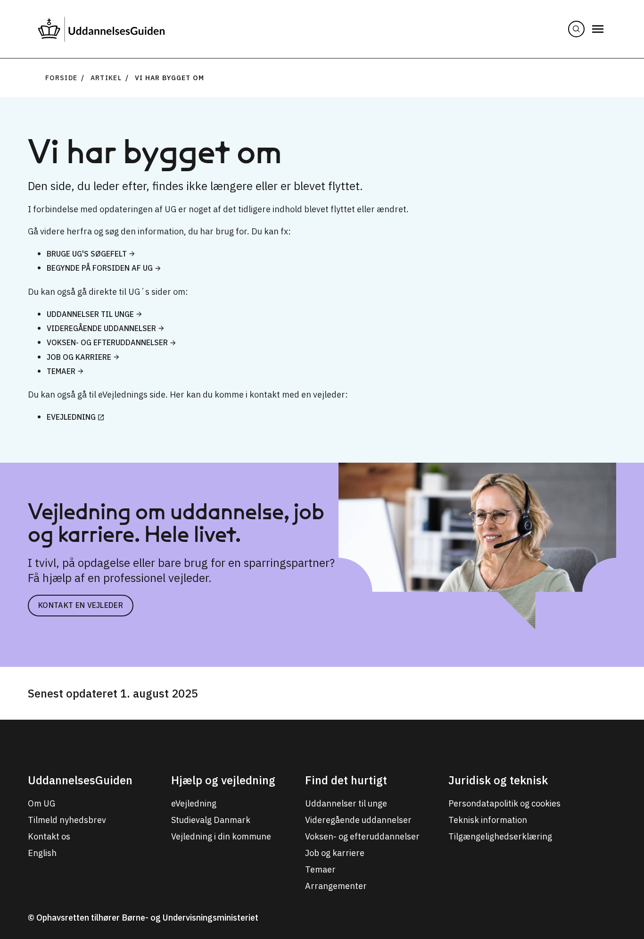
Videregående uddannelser (101, 328)
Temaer (61, 371)
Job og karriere (79, 357)
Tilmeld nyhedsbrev (67, 819)
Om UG (41, 803)
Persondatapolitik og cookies (504, 803)
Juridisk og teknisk (498, 780)
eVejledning (71, 417)
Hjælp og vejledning (223, 780)
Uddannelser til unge (90, 314)
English (42, 853)
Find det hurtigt (346, 780)
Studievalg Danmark (210, 819)
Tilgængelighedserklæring (500, 836)
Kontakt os (49, 836)
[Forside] (101, 29)
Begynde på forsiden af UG (100, 268)
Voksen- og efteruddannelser (107, 342)
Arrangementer (336, 886)
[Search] (576, 29)
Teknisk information (487, 819)
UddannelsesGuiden (80, 780)
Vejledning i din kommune (221, 836)
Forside (61, 78)
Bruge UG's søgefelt (87, 253)
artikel (106, 78)
